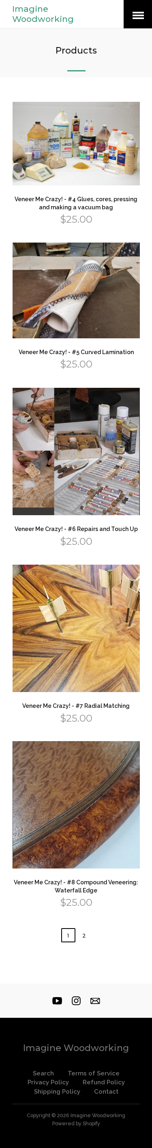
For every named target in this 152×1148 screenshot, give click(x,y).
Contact (106, 1091)
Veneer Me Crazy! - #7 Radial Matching (76, 706)
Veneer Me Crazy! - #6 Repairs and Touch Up (76, 529)
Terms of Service (94, 1073)
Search (43, 1073)
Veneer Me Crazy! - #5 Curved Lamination (76, 352)
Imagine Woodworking (43, 14)
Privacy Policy (48, 1082)
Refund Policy (104, 1082)
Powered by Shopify (76, 1123)
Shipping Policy (57, 1091)
